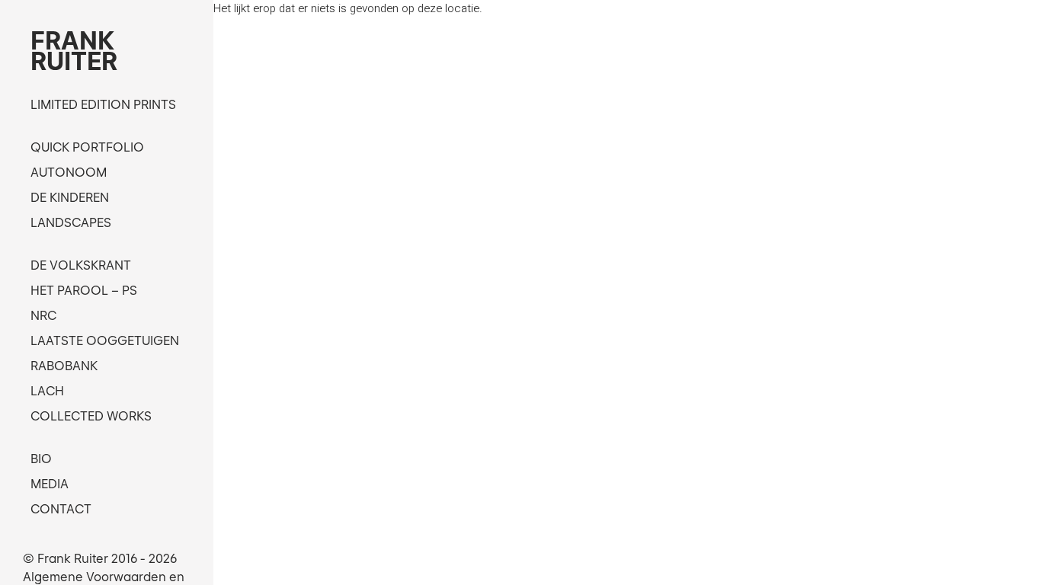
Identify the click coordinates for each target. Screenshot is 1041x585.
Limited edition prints (103, 104)
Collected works (91, 416)
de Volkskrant (80, 265)
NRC (43, 315)
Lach (47, 390)
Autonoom (68, 172)
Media (49, 483)
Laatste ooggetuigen (104, 340)
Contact (60, 508)
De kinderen (69, 197)
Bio (41, 458)
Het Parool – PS (83, 290)
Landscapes (70, 222)
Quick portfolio (87, 147)
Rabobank (64, 365)
